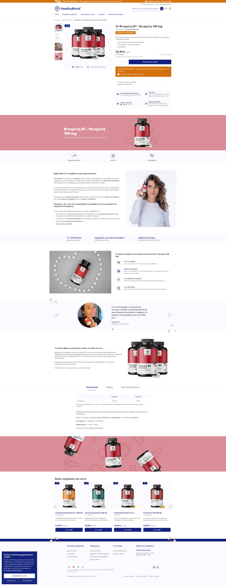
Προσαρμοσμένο (27, 580)
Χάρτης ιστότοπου (129, 576)
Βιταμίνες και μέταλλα (69, 14)
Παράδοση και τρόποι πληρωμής (99, 554)
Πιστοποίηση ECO (72, 556)
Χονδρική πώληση (118, 554)
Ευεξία (57, 14)
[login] (166, 9)
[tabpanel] (113, 409)
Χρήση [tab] (109, 387)
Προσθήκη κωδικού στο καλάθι (159, 1)
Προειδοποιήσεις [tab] (130, 387)
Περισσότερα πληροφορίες (13, 570)
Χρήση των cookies (141, 576)
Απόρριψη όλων (11, 580)
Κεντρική (57, 20)
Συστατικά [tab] (92, 387)
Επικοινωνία (70, 554)
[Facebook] (157, 567)
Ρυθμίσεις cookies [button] (153, 576)
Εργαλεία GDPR (94, 559)
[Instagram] (154, 567)
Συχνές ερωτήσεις (149, 4)
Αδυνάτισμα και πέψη (88, 14)
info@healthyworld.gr (164, 4)
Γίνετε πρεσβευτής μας (120, 551)
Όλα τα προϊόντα (67, 20)
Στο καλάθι (69, 530)
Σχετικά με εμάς (72, 551)
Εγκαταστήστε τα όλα (19, 576)
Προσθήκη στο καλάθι (150, 62)
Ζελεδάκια (101, 14)
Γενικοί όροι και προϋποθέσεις (99, 556)
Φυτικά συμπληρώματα (115, 14)
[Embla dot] (112, 329)
